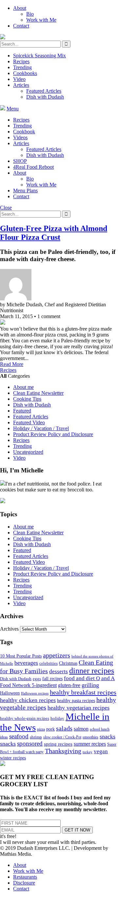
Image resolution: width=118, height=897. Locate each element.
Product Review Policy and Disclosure (53, 434)
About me (23, 387)
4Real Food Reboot (33, 167)
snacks (107, 736)
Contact (21, 26)
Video (19, 79)
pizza (41, 729)
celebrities (48, 663)
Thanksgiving (63, 750)
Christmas (68, 663)
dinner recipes (91, 670)
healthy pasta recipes (76, 700)
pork (50, 729)
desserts (58, 671)
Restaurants (25, 877)
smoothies (90, 737)
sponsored (30, 743)
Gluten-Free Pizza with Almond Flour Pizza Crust (53, 232)
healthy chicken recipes (28, 700)
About (19, 8)
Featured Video (29, 422)
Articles (21, 85)
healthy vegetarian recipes (78, 707)
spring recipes (58, 744)
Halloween (10, 693)
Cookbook (24, 131)
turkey (87, 752)
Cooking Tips (27, 399)
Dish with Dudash (45, 97)
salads (64, 728)
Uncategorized (28, 452)
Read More (11, 364)
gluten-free (69, 685)
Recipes (21, 61)
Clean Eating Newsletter (38, 393)
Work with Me (41, 20)
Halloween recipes (35, 693)
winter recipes (13, 757)
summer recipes (90, 744)
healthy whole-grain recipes (24, 718)
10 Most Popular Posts (21, 656)
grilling (90, 685)
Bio (30, 14)
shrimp (36, 737)
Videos (20, 137)
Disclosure (24, 883)
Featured (22, 410)
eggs (37, 679)
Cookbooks (25, 73)
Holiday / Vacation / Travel (41, 428)
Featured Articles (43, 91)
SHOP (20, 161)
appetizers (56, 655)
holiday (57, 718)
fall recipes (52, 678)
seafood (19, 736)
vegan (101, 751)
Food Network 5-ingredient (28, 685)
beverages (26, 662)
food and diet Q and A (89, 678)
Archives (9, 629)
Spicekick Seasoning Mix (39, 55)
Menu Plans (25, 190)
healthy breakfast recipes (83, 692)
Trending (22, 67)
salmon (81, 729)
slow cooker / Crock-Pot (62, 737)
